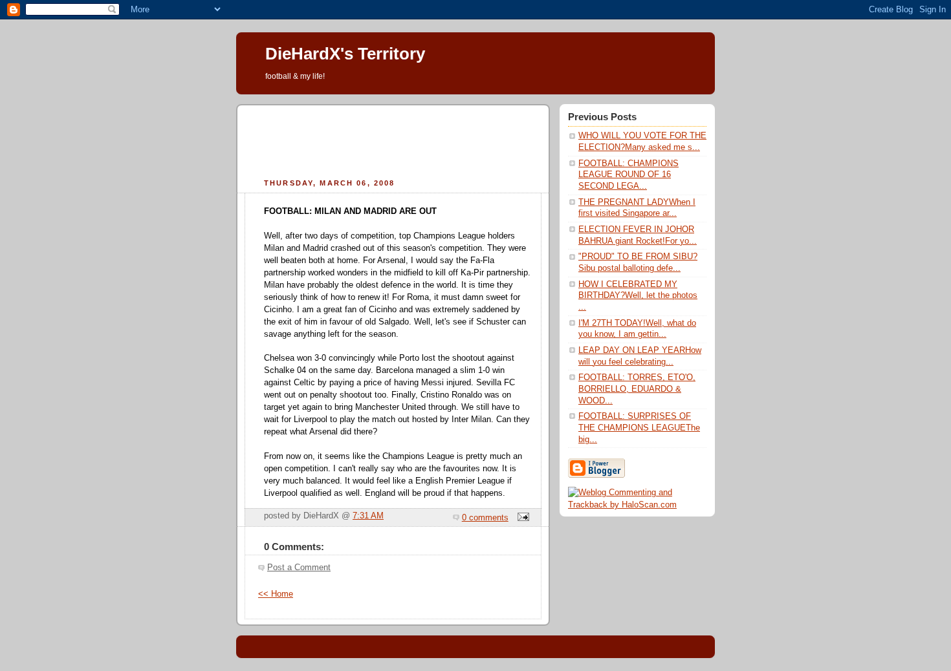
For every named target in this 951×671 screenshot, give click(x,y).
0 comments (485, 517)
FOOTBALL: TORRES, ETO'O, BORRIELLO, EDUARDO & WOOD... (636, 389)
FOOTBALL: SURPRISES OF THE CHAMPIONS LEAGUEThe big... (639, 427)
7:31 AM (368, 515)
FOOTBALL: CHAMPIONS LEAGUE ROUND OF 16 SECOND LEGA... (628, 175)
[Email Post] (521, 517)
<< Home (275, 594)
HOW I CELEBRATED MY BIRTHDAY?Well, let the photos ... (637, 296)
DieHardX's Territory (345, 53)
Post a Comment (299, 567)
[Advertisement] (393, 140)
